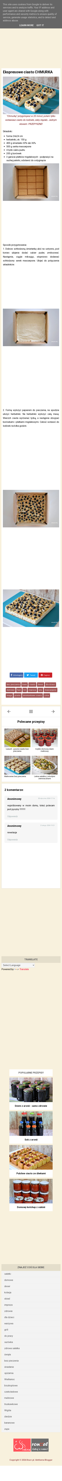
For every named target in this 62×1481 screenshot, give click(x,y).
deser (40, 685)
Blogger (48, 1460)
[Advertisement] (31, 41)
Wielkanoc (9, 1379)
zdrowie (8, 1311)
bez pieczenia (13, 685)
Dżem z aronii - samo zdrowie (31, 1106)
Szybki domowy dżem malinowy (44, 750)
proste (17, 695)
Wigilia (7, 1410)
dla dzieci (50, 685)
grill (6, 1329)
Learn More (26, 25)
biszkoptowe (11, 1385)
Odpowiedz (12, 816)
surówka (8, 1342)
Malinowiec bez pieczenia (15, 776)
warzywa (8, 1323)
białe (24, 685)
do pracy (8, 1336)
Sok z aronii (31, 1139)
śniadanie (9, 1367)
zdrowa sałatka (12, 1348)
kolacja (7, 1292)
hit (25, 690)
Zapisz (46, 675)
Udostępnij (18, 675)
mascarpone (50, 690)
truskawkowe (11, 1404)
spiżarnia (8, 1373)
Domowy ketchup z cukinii (31, 1207)
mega (9, 695)
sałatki (7, 1273)
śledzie (8, 1416)
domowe (11, 690)
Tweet (32, 675)
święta (7, 1354)
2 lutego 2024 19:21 (47, 825)
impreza (32, 690)
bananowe (9, 1422)
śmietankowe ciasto (32, 695)
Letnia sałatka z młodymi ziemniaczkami (44, 777)
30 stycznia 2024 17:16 (46, 798)
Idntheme (40, 1460)
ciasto (32, 685)
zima (46, 695)
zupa (6, 1429)
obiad (7, 1298)
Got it (40, 25)
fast (19, 690)
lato (40, 690)
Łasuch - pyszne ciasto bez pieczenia (17, 750)
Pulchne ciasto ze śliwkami (31, 1173)
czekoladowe (11, 1391)
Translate (24, 969)
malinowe (9, 1398)
